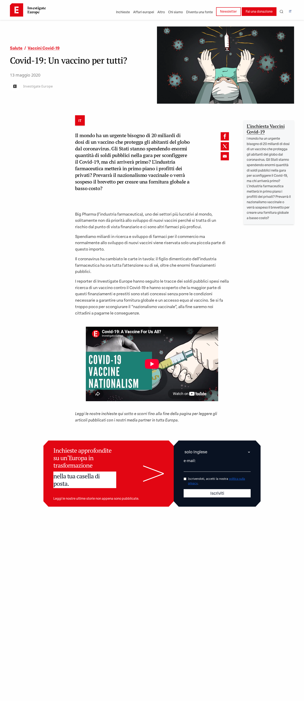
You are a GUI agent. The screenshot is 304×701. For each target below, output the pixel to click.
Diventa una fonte (199, 12)
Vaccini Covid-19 (44, 48)
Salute (16, 48)
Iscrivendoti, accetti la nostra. (216, 481)
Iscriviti (217, 494)
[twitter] (225, 146)
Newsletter (228, 11)
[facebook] (225, 136)
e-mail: (190, 460)
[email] (225, 156)
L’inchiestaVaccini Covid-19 (266, 129)
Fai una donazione (259, 11)
